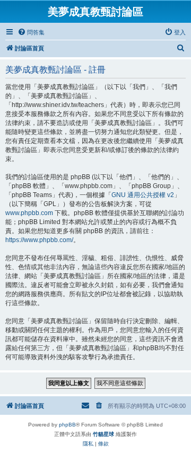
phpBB (67, 425)
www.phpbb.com (29, 213)
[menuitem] (31, 32)
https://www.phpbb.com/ (39, 240)
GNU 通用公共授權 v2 (142, 195)
